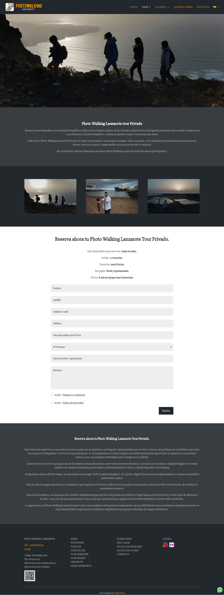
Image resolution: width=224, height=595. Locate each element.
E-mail (27, 549)
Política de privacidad (73, 402)
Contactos (123, 554)
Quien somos (124, 538)
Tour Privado (78, 558)
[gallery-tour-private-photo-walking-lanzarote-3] (174, 212)
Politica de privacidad (129, 546)
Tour (145, 7)
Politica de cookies (128, 550)
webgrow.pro (119, 593)
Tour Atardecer (80, 554)
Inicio (134, 7)
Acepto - (69, 394)
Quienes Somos (183, 7)
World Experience (81, 565)
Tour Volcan (78, 550)
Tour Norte (77, 542)
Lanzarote (77, 561)
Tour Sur (76, 546)
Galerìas (161, 7)
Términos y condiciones (74, 394)
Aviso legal (123, 542)
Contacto (203, 7)
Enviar (166, 411)
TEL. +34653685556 (33, 545)
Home (74, 538)
